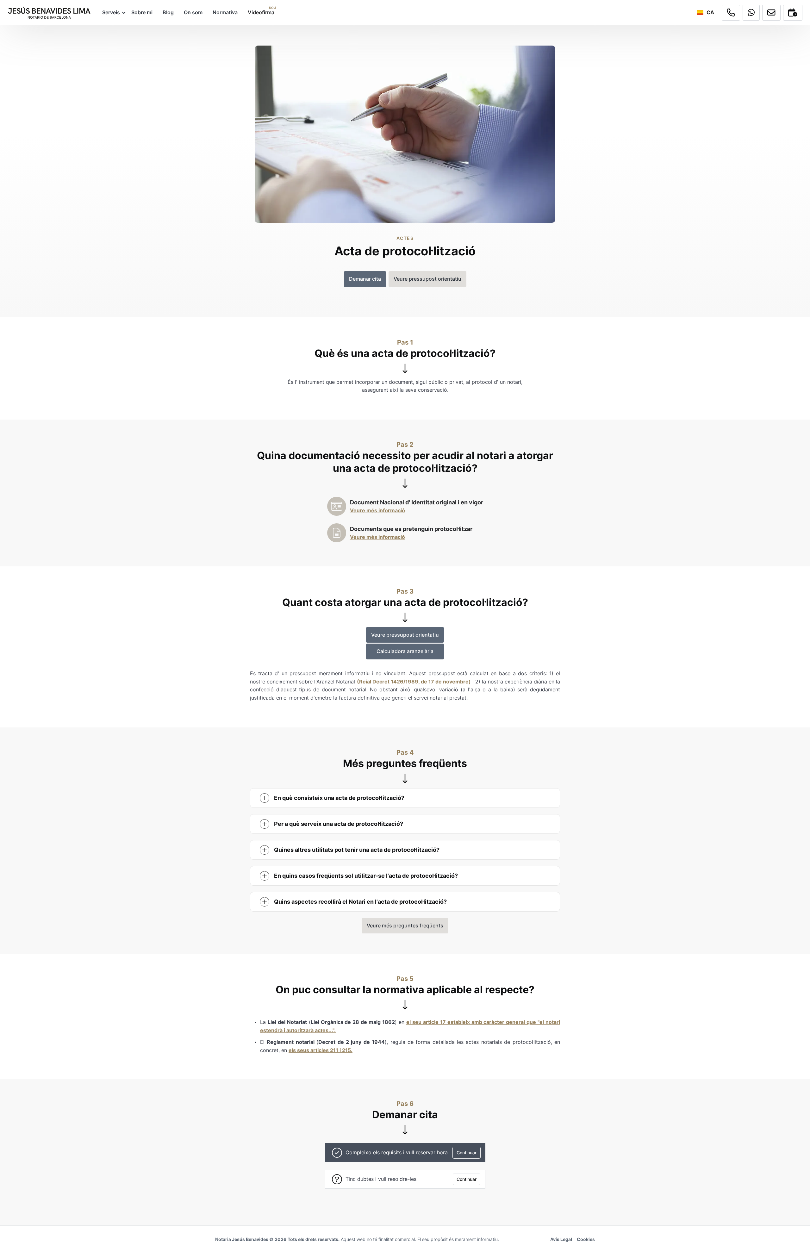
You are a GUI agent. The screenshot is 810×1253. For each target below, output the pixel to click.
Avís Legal (561, 1239)
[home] (49, 13)
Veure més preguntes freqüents (405, 925)
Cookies (586, 1239)
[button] (111, 12)
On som (193, 12)
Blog (168, 12)
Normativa (225, 12)
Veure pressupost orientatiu (405, 635)
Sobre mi (142, 12)
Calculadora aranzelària (405, 651)
